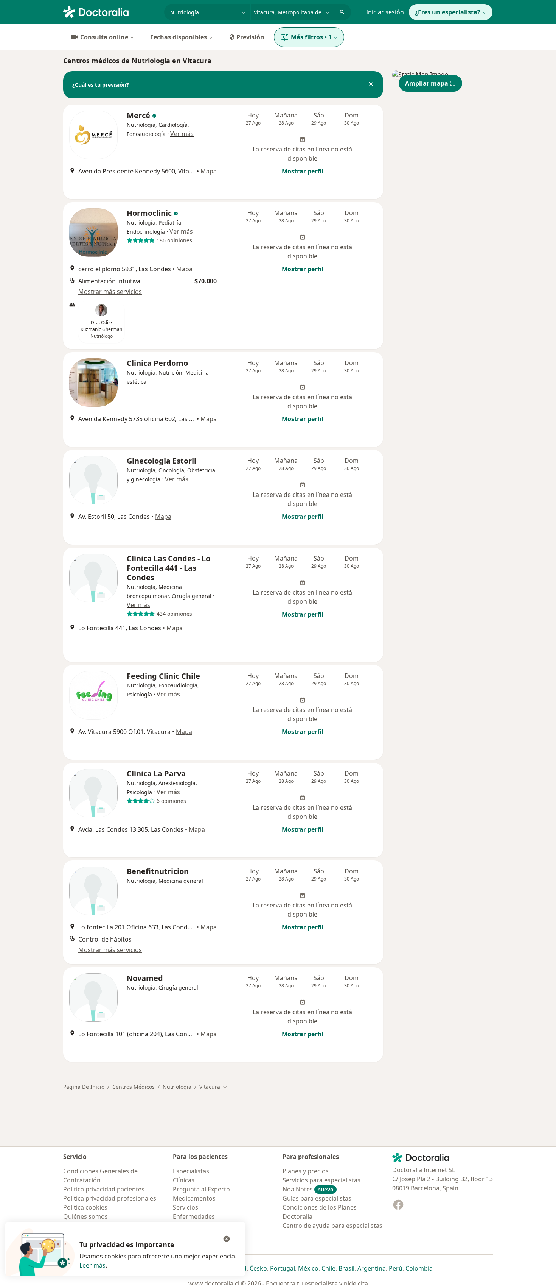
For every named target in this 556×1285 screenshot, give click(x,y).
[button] (371, 84)
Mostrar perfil (302, 171)
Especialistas (191, 1171)
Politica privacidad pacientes (103, 1189)
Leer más (92, 1265)
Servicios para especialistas (321, 1180)
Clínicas (183, 1180)
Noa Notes (308, 1189)
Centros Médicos (133, 1086)
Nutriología (177, 1086)
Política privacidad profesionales (109, 1198)
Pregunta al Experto (201, 1189)
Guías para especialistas (317, 1198)
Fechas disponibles (178, 37)
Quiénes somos (85, 1216)
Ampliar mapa (426, 83)
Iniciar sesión (385, 12)
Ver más (182, 134)
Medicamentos (194, 1198)
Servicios (185, 1207)
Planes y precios (306, 1171)
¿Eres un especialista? (447, 12)
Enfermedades (194, 1216)
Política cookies (85, 1207)
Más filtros (311, 37)
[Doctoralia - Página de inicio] (110, 11)
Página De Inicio (83, 1086)
